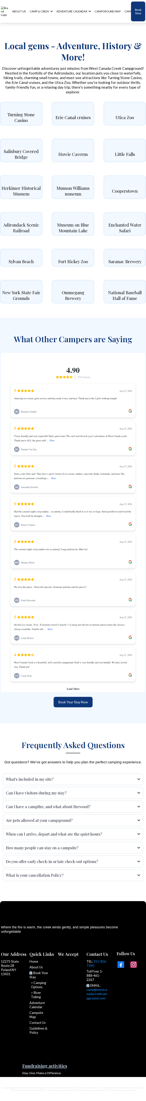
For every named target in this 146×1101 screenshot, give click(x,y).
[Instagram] (133, 964)
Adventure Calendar (37, 1005)
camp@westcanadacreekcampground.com (96, 994)
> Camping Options (38, 985)
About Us (36, 967)
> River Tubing (36, 995)
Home (33, 961)
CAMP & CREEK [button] (40, 11)
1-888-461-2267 (94, 975)
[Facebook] (120, 964)
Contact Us (37, 1023)
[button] (89, 11)
